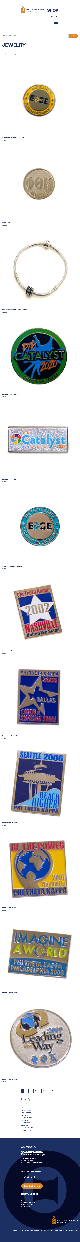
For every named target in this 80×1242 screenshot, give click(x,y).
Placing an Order (27, 1204)
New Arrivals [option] (26, 1110)
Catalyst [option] (25, 1120)
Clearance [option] (25, 1108)
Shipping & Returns (28, 1202)
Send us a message (34, 1154)
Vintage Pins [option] (26, 1130)
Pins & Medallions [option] (28, 1127)
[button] (40, 54)
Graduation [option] (26, 1123)
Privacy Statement (71, 1230)
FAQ (22, 1201)
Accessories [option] (26, 1113)
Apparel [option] (25, 1115)
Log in (53, 16)
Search (73, 36)
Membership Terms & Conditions (52, 1230)
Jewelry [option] (26, 1125)
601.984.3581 (32, 1152)
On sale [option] (24, 1103)
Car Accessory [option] (27, 1118)
